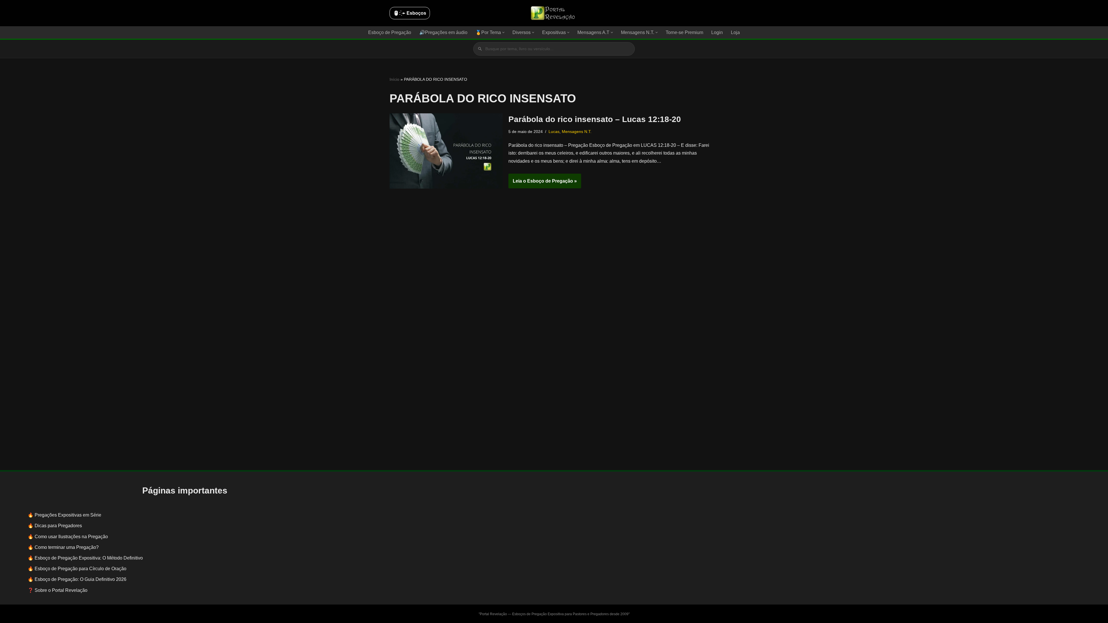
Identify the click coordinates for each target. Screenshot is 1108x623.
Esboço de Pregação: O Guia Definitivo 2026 (80, 579)
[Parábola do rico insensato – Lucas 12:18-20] (446, 151)
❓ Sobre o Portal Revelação (57, 590)
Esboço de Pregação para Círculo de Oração (80, 568)
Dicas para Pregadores (58, 525)
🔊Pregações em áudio (443, 32)
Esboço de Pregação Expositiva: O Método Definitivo (89, 558)
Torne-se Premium (684, 32)
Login (717, 32)
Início (394, 79)
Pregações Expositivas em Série (68, 515)
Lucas (554, 131)
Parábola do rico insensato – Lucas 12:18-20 (594, 119)
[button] (503, 32)
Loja (735, 32)
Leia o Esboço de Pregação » (542, 183)
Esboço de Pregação (389, 32)
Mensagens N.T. (577, 131)
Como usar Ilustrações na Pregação (71, 536)
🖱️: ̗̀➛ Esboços (409, 13)
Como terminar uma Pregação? (67, 547)
